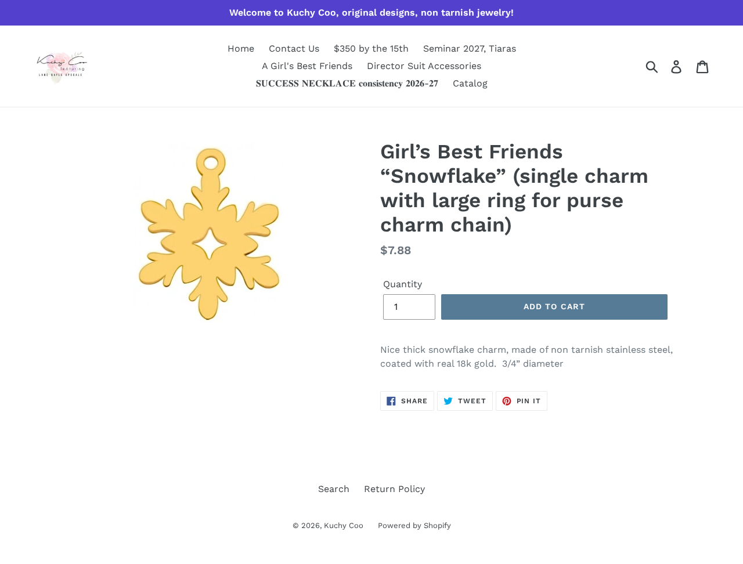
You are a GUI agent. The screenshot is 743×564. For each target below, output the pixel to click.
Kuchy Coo (343, 525)
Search (333, 488)
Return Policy (394, 488)
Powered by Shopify (414, 525)
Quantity (402, 284)
